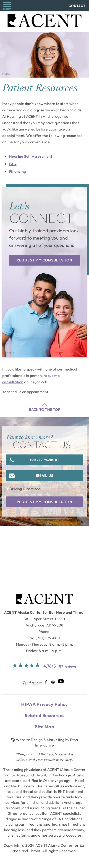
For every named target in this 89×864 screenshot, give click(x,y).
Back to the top (44, 409)
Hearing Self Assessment (30, 156)
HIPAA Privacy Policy (44, 704)
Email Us (44, 475)
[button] (7, 5)
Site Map (44, 726)
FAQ (12, 164)
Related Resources (45, 715)
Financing (17, 171)
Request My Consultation (44, 260)
